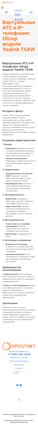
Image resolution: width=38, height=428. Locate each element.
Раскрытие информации (19, 361)
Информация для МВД (19, 357)
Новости (19, 368)
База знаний (19, 365)
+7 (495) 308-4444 (18, 12)
